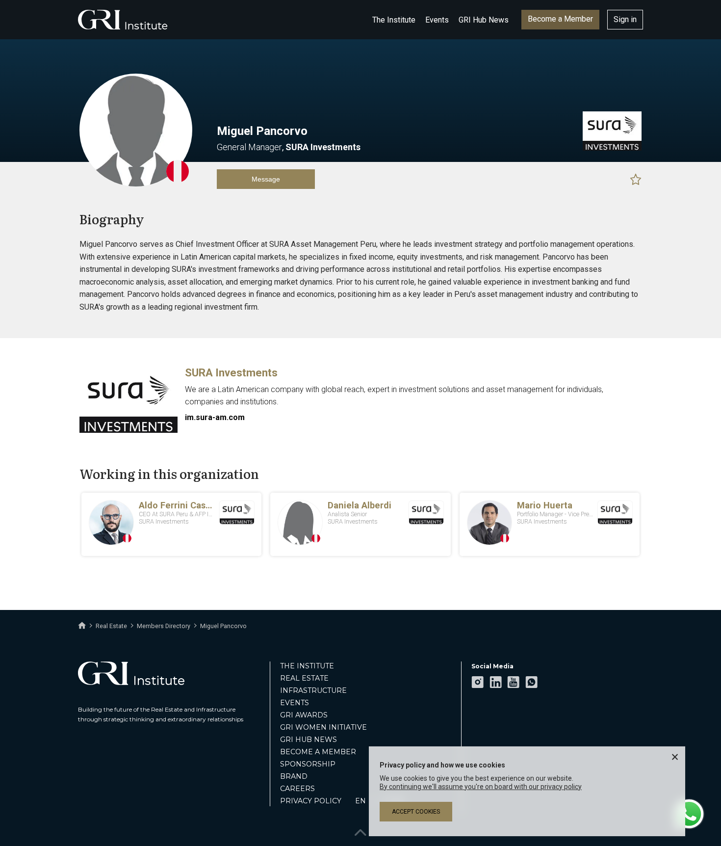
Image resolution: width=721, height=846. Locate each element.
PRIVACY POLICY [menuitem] (310, 800)
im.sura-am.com (215, 417)
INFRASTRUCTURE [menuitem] (313, 690)
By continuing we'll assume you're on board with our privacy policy (481, 787)
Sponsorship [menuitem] (307, 764)
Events (437, 20)
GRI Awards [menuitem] (304, 715)
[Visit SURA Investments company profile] (612, 148)
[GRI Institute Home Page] (122, 19)
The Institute (393, 20)
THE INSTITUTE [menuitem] (307, 665)
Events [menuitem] (294, 702)
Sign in (625, 19)
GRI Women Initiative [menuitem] (323, 727)
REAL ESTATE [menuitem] (304, 678)
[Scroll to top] (360, 830)
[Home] (82, 626)
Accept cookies (416, 811)
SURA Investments (231, 373)
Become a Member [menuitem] (318, 751)
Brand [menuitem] (294, 776)
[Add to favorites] (636, 179)
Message (266, 179)
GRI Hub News (484, 20)
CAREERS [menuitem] (297, 788)
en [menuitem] (360, 800)
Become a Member (560, 19)
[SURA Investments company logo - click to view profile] (128, 430)
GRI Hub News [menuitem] (308, 739)
